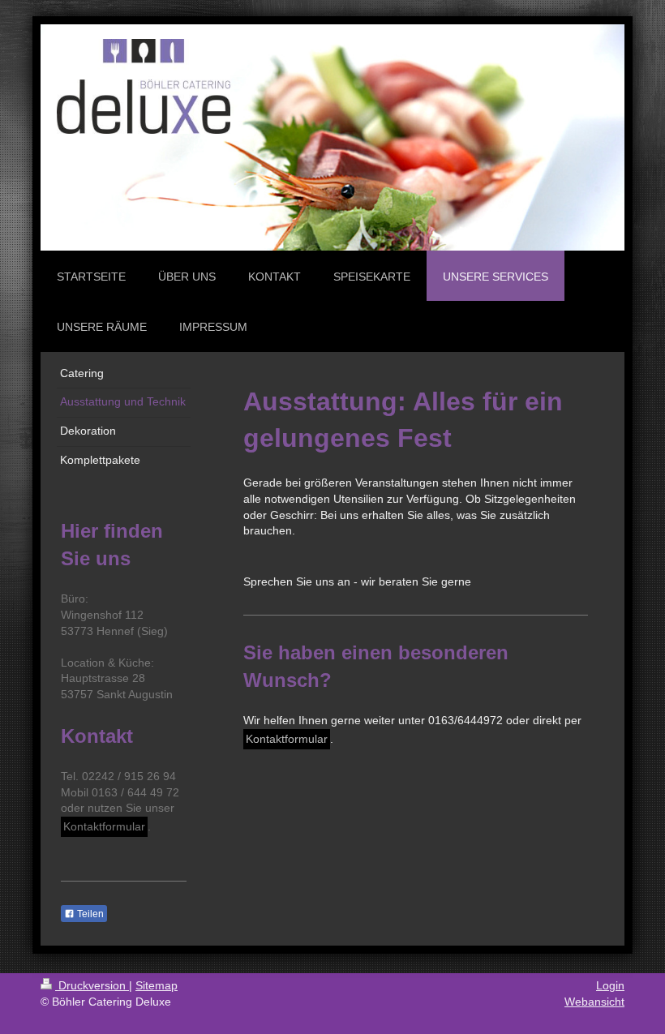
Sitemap (156, 985)
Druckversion (92, 985)
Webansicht (594, 1001)
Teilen (89, 914)
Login (610, 985)
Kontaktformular (287, 738)
